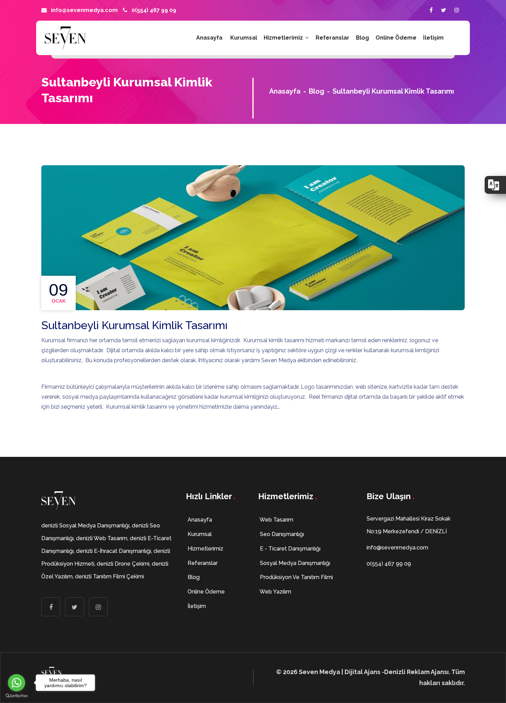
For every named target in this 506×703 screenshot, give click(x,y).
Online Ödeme (396, 37)
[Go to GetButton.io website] (17, 696)
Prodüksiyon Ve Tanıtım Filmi (296, 577)
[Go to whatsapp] (16, 682)
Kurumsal (243, 37)
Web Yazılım (275, 591)
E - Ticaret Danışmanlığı (289, 548)
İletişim (433, 37)
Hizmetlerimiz (284, 37)
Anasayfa (209, 37)
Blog (362, 37)
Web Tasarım (276, 519)
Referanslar (332, 37)
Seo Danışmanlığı (281, 534)
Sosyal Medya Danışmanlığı (294, 563)
